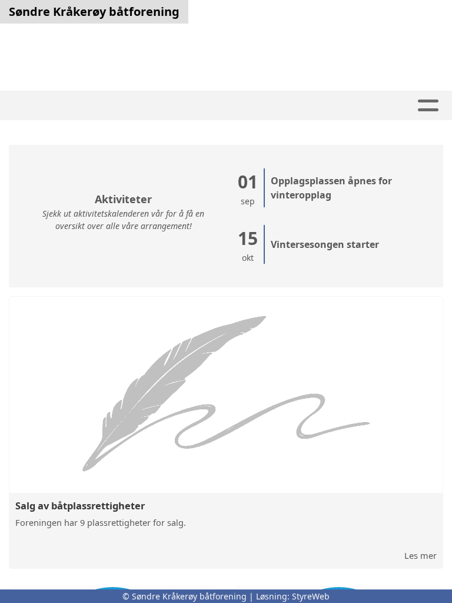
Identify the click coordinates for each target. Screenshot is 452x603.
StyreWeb (311, 596)
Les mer (420, 555)
